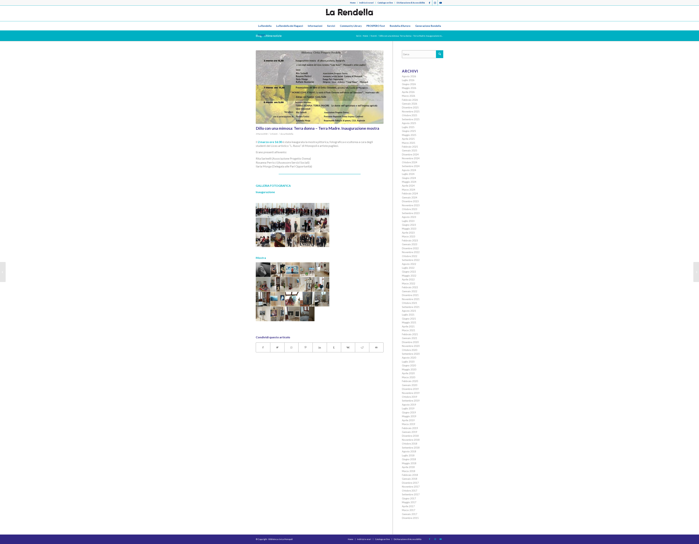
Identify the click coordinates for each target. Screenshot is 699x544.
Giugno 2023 (409, 224)
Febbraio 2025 (410, 146)
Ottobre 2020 (409, 350)
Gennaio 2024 (409, 197)
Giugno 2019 (409, 412)
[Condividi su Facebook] (263, 347)
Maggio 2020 (409, 369)
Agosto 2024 (409, 170)
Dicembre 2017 (410, 482)
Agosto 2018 (409, 451)
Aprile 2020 (408, 373)
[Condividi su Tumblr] (334, 347)
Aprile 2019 (408, 420)
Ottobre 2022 (409, 256)
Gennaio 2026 (409, 103)
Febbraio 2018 (410, 474)
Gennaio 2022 (409, 291)
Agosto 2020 (409, 357)
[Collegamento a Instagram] (435, 2)
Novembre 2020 (411, 346)
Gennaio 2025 (409, 150)
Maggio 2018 (409, 463)
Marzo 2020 (408, 377)
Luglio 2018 (408, 455)
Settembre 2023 (411, 213)
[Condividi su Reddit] (362, 347)
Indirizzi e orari (366, 2)
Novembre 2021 (411, 299)
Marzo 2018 (408, 471)
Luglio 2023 (408, 221)
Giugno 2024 (409, 178)
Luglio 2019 (408, 408)
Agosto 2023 (409, 217)
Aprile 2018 (408, 467)
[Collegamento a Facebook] (429, 2)
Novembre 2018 (411, 439)
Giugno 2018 (409, 459)
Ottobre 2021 (409, 303)
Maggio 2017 (409, 502)
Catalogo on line (385, 2)
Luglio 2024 (408, 174)
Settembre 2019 (411, 400)
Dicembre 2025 (410, 107)
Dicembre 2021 (410, 295)
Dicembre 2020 (410, 342)
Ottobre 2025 (409, 115)
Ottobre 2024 (409, 162)
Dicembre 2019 (410, 389)
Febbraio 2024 (410, 193)
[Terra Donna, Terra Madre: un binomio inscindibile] (3, 272)
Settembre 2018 (411, 447)
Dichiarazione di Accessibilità (411, 2)
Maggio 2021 (409, 322)
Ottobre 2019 (409, 396)
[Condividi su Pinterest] (306, 347)
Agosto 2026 (409, 76)
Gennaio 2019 (409, 431)
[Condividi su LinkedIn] (320, 347)
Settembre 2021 (411, 307)
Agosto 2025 (409, 123)
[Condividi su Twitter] (277, 347)
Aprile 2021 (408, 326)
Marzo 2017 (408, 510)
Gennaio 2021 (409, 338)
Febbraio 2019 (410, 428)
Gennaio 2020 (409, 385)
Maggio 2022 (409, 275)
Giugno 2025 (409, 131)
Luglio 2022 (408, 267)
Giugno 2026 (409, 84)
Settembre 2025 (411, 119)
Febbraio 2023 (410, 240)
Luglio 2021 (408, 314)
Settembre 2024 (411, 166)
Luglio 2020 (408, 361)
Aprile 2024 (408, 185)
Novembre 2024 (411, 158)
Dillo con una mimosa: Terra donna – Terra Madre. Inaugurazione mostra (317, 128)
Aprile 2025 (408, 138)
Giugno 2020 (409, 365)
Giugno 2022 (409, 271)
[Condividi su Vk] (348, 347)
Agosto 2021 (409, 310)
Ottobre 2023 (409, 209)
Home (353, 2)
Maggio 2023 (409, 228)
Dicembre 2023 (410, 201)
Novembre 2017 (411, 486)
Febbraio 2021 (410, 334)
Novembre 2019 (411, 393)
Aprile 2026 (408, 92)
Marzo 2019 (408, 424)
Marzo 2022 (408, 283)
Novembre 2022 (411, 252)
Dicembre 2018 (410, 435)
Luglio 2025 (408, 127)
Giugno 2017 (409, 498)
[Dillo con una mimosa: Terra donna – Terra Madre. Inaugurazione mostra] (320, 87)
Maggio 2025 (409, 135)
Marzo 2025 (408, 142)
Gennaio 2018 (409, 478)
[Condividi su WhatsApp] (292, 347)
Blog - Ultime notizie (269, 35)
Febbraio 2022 (410, 287)
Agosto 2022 (409, 264)
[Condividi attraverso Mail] (376, 347)
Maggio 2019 (409, 416)
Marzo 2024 (408, 189)
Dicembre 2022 (410, 248)
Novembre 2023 (411, 205)
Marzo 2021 (408, 330)
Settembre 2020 (411, 353)
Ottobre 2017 (409, 490)
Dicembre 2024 (410, 154)
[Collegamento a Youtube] (440, 2)
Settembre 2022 (411, 260)
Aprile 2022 (408, 279)
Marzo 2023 (408, 236)
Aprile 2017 (408, 506)
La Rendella (288, 134)
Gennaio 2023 (409, 244)
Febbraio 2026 (410, 99)
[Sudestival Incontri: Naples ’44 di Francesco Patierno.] (696, 272)
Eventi (275, 134)
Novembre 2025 (411, 111)
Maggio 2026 (409, 88)
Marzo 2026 (408, 95)
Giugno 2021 (409, 318)
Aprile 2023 (408, 232)
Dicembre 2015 (410, 517)
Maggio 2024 (409, 181)
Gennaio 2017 (409, 514)
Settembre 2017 (411, 494)
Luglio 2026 (408, 80)
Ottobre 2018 (409, 443)
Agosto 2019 (409, 404)
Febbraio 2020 (410, 381)
